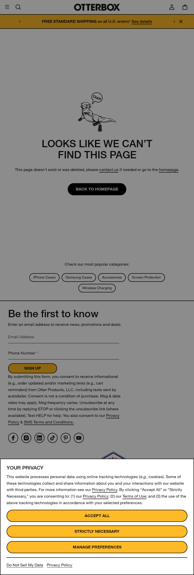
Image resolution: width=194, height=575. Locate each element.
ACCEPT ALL (97, 515)
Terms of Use (134, 496)
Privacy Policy (104, 489)
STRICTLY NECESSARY (97, 531)
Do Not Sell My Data (25, 565)
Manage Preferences (97, 547)
